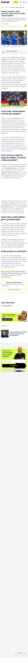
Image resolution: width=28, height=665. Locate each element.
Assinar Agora (7, 319)
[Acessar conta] (23, 2)
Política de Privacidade (17, 370)
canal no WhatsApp (10, 271)
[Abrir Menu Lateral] (26, 2)
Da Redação (6, 24)
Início (2, 7)
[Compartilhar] (25, 25)
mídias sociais (7, 277)
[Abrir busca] (20, 2)
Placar (6, 7)
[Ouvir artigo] (3, 52)
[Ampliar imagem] (14, 37)
